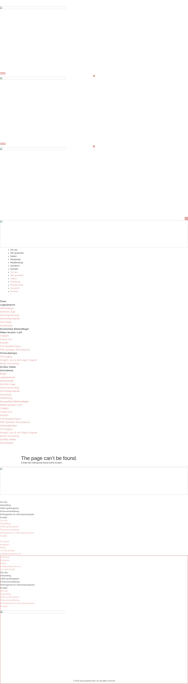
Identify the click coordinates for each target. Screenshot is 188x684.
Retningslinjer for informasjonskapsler (17, 514)
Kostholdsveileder (10, 318)
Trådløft (4, 335)
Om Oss (3, 502)
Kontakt (14, 269)
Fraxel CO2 (6, 339)
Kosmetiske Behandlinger (14, 328)
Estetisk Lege (7, 311)
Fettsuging (6, 356)
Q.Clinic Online (8, 366)
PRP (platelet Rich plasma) (15, 349)
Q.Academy (6, 370)
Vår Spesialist (17, 253)
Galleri (13, 256)
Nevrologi (5, 322)
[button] (94, 76)
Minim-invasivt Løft (11, 332)
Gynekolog (6, 325)
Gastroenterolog (9, 315)
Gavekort (15, 265)
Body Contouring (9, 363)
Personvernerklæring (9, 511)
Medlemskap (16, 262)
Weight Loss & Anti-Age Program (18, 360)
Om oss (13, 249)
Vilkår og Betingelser (9, 508)
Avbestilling (5, 505)
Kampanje (15, 259)
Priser (3, 301)
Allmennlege (7, 308)
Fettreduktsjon (8, 353)
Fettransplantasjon (10, 346)
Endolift (4, 342)
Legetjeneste (7, 304)
